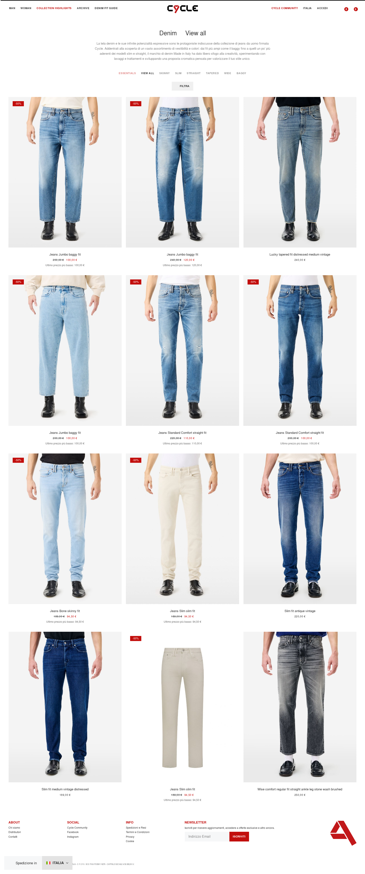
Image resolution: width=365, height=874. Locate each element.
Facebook (73, 832)
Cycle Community (77, 827)
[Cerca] (335, 8)
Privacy (130, 837)
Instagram (73, 837)
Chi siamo (14, 827)
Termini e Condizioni (138, 832)
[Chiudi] (11, 863)
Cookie (130, 841)
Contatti (12, 837)
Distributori (14, 832)
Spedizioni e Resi (136, 827)
